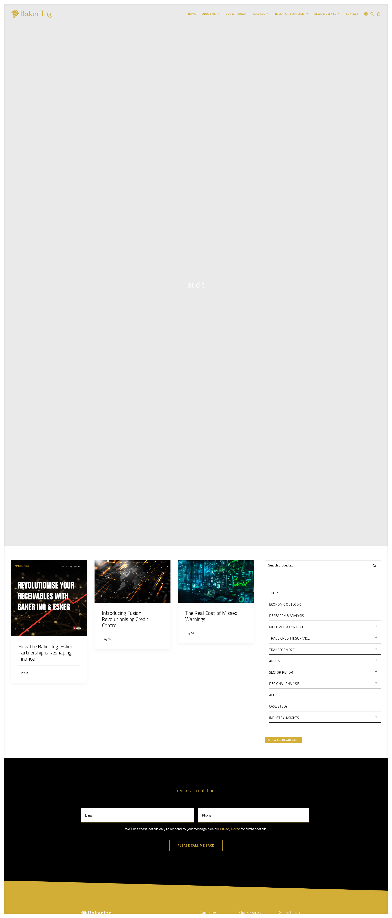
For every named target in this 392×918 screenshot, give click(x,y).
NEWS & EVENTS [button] (325, 14)
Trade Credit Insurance (289, 638)
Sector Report (282, 672)
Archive (275, 661)
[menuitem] (192, 14)
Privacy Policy (230, 829)
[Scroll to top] (380, 905)
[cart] (378, 14)
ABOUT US (209, 14)
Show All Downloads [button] (283, 740)
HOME (192, 14)
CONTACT (352, 14)
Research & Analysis (286, 615)
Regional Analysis (284, 683)
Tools (274, 593)
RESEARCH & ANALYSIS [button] (290, 14)
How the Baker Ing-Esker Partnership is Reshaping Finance (45, 653)
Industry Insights (284, 717)
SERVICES (259, 14)
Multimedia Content (286, 627)
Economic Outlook (285, 604)
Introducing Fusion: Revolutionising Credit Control (125, 619)
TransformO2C (282, 649)
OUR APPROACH (236, 14)
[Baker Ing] (31, 13)
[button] (366, 14)
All (272, 695)
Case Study (278, 706)
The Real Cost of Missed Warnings (211, 616)
